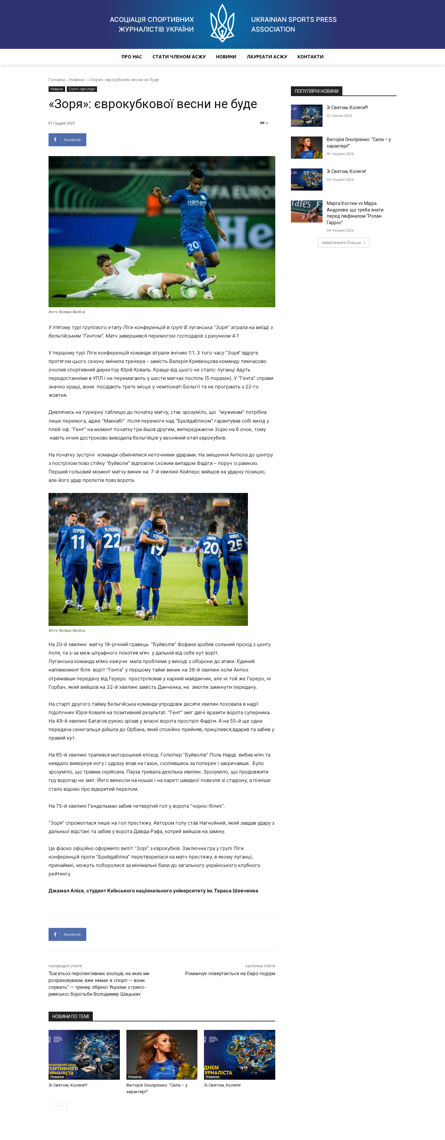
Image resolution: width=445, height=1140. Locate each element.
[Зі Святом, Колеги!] (239, 1055)
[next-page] (63, 1106)
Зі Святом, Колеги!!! (68, 1085)
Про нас (132, 56)
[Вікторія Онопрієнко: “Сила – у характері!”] (162, 1055)
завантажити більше (341, 242)
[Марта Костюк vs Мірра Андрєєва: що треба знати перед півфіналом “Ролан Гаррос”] (307, 211)
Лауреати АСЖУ (267, 56)
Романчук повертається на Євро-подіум (230, 973)
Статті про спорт (82, 89)
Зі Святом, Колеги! (222, 1085)
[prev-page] (53, 1106)
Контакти (310, 56)
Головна (57, 79)
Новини (226, 56)
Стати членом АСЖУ (179, 56)
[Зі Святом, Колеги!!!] (84, 1055)
